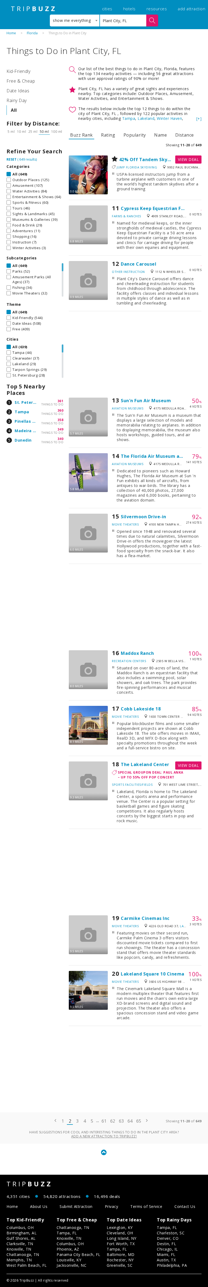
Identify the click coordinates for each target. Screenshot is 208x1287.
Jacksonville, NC (71, 1265)
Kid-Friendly (18, 71)
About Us (38, 1206)
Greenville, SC (119, 1265)
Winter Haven (169, 118)
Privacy (111, 1206)
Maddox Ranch (137, 653)
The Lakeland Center (145, 764)
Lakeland (146, 118)
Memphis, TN (19, 1259)
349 (60, 429)
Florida (32, 33)
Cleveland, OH (120, 1232)
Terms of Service (146, 1206)
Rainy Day (16, 100)
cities (107, 8)
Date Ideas (17, 91)
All (14, 110)
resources (157, 8)
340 (60, 438)
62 (112, 1121)
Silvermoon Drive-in (143, 517)
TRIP (34, 8)
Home (11, 33)
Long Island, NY (121, 1238)
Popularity (134, 135)
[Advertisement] (135, 354)
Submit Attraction (76, 1206)
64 (130, 1121)
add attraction (191, 8)
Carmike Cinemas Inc (145, 918)
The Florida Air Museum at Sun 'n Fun (163, 456)
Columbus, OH (20, 1227)
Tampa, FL (67, 1232)
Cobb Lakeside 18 (141, 709)
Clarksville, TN (19, 1243)
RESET (11, 159)
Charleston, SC (170, 1232)
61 (104, 1121)
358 (60, 420)
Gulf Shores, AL (21, 1238)
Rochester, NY (120, 1259)
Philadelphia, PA (172, 1265)
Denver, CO (167, 1238)
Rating (108, 135)
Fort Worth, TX (121, 1243)
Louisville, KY (69, 1259)
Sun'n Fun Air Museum (146, 401)
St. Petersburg (30, 402)
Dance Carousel (138, 264)
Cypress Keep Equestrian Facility (158, 208)
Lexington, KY (120, 1227)
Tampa (22, 411)
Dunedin (23, 440)
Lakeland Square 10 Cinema (152, 974)
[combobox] (74, 20)
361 (60, 401)
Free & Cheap (20, 81)
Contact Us (184, 1206)
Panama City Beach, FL (78, 1254)
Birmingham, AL (21, 1232)
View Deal (188, 159)
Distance (184, 135)
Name (160, 135)
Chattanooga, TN (22, 1254)
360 (60, 410)
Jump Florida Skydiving (137, 167)
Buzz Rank (81, 135)
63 (121, 1121)
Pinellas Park (28, 421)
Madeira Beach (30, 430)
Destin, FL (166, 1243)
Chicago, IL (167, 1249)
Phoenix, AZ (68, 1249)
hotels (129, 8)
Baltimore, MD (121, 1254)
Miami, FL (166, 1254)
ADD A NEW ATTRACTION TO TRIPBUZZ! (104, 1136)
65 (138, 1121)
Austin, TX (166, 1259)
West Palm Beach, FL (26, 1265)
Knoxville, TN (18, 1249)
